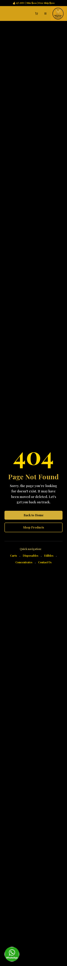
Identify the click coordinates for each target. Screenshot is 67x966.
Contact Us (45, 562)
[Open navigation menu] (45, 13)
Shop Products (33, 527)
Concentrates (23, 562)
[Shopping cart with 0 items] (36, 13)
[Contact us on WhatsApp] (11, 954)
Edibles (48, 555)
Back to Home (34, 515)
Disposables (30, 555)
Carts (13, 555)
